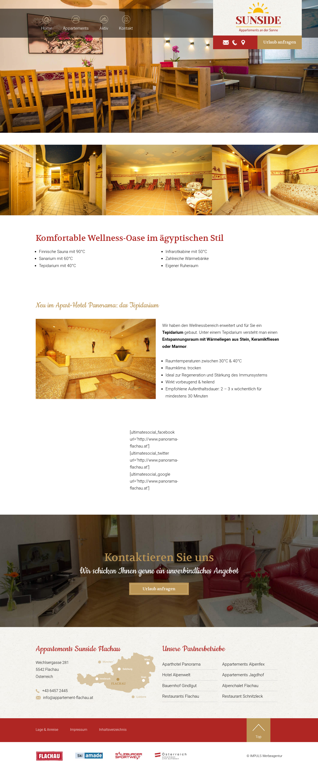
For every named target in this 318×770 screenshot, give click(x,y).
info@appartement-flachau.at (68, 697)
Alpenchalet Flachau (240, 685)
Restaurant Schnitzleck (242, 696)
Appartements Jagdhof (243, 674)
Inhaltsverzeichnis (113, 730)
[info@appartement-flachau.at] (226, 42)
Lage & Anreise (47, 730)
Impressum (78, 730)
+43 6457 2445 (55, 690)
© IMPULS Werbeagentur (264, 756)
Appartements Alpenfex (243, 664)
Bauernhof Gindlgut (179, 685)
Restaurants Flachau (180, 696)
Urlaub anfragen (279, 42)
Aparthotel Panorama (181, 664)
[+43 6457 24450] (235, 42)
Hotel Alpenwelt (176, 674)
